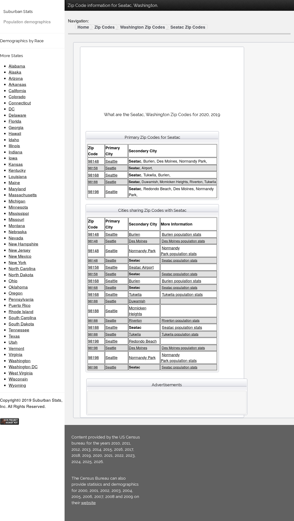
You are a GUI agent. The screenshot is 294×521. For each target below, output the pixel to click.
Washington (20, 360)
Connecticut (20, 103)
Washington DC (23, 366)
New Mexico (20, 256)
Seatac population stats (179, 260)
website (88, 502)
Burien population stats (181, 234)
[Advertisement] (162, 78)
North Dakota (21, 274)
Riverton (135, 320)
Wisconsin (18, 379)
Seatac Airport (141, 267)
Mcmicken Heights (137, 310)
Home (83, 27)
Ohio (13, 280)
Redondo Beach (143, 341)
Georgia (16, 127)
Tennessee (19, 330)
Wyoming (17, 385)
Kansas (16, 164)
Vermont (16, 348)
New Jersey (20, 250)
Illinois (14, 145)
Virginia (15, 354)
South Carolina (22, 317)
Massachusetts (23, 195)
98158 (93, 167)
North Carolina (22, 268)
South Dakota (21, 324)
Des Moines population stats (183, 240)
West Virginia (21, 373)
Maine (14, 182)
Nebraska (18, 231)
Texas (14, 336)
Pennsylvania (21, 299)
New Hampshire (23, 244)
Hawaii (15, 133)
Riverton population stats (181, 320)
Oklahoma (18, 287)
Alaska (15, 72)
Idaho (14, 139)
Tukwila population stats (182, 294)
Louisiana (18, 176)
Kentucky (17, 170)
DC (12, 109)
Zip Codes (104, 27)
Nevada (16, 238)
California (17, 90)
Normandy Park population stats (179, 250)
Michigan (17, 201)
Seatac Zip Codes (187, 27)
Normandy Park (142, 250)
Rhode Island (21, 311)
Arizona (16, 78)
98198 (93, 191)
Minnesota (18, 207)
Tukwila (135, 294)
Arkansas (17, 84)
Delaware (17, 115)
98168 (93, 175)
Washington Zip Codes (142, 27)
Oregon (16, 293)
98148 (93, 161)
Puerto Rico (20, 305)
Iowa (13, 158)
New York (17, 262)
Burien (134, 234)
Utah (13, 342)
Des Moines (138, 240)
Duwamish (137, 301)
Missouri (16, 219)
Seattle (111, 161)
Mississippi (19, 213)
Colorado (17, 96)
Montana (17, 225)
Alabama (17, 66)
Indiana (15, 152)
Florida (15, 121)
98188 (93, 181)
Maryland (17, 188)
